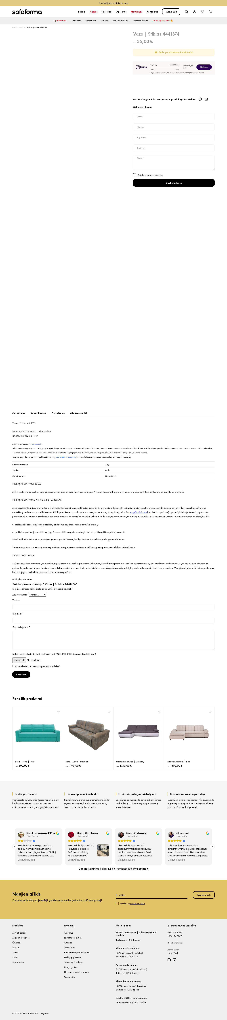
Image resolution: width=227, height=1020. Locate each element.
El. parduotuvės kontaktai (76, 972)
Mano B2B (171, 11)
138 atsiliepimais (138, 868)
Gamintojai (69, 947)
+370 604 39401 (175, 932)
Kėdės (15, 957)
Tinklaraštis (69, 977)
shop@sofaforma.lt (175, 942)
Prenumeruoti (204, 894)
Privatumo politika (73, 937)
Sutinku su (132, 903)
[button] (212, 846)
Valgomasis (91, 20)
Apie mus (121, 11)
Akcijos (94, 11)
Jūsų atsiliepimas (21, 627)
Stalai (15, 952)
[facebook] (169, 959)
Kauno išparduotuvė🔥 (163, 20)
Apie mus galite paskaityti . (27, 444)
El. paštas (18, 613)
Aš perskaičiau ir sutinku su (37, 666)
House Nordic (111, 476)
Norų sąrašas (71, 967)
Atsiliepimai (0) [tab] (78, 412)
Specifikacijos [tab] (38, 412)
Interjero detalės (141, 20)
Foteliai (15, 947)
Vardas (15, 600)
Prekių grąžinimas (72, 957)
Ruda (107, 470)
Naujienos (136, 11)
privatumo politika (155, 175)
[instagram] (174, 959)
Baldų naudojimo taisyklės (76, 952)
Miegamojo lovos (21, 937)
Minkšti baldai (19, 932)
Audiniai (68, 942)
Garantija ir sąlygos (73, 962)
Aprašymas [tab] (18, 412)
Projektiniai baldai (121, 20)
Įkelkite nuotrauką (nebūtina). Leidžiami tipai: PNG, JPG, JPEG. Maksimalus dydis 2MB (54, 654)
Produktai (23, 27)
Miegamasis (76, 20)
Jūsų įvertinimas (20, 594)
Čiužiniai (16, 942)
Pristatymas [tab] (58, 412)
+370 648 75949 (175, 935)
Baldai (81, 11)
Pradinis (15, 27)
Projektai (107, 11)
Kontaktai (152, 11)
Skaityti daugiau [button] (26, 860)
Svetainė (104, 20)
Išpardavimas (60, 20)
